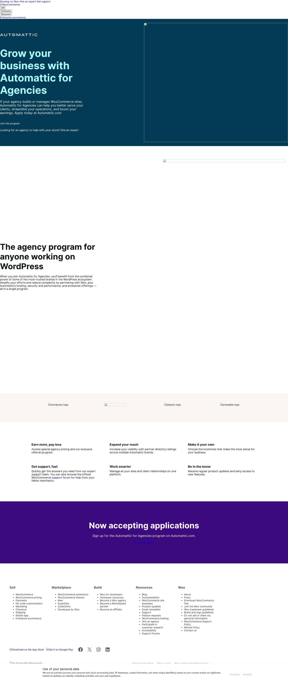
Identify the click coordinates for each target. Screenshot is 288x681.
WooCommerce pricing (29, 597)
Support (146, 612)
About (187, 594)
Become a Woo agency (113, 600)
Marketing (21, 606)
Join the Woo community (198, 606)
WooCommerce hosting (155, 618)
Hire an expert (28, 1)
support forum (61, 477)
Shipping (21, 612)
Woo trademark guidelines (199, 609)
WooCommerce (24, 594)
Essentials (63, 603)
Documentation (150, 597)
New (60, 600)
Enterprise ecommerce (28, 618)
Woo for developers (111, 594)
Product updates (151, 606)
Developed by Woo (69, 609)
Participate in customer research (152, 626)
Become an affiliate (111, 609)
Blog (144, 594)
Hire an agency (150, 621)
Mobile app (22, 615)
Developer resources (111, 597)
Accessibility (149, 630)
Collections (64, 606)
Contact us (190, 630)
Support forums (151, 633)
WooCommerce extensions (73, 594)
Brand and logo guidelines (199, 612)
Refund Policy (192, 627)
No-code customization (29, 603)
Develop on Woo (10, 1)
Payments (21, 600)
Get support (44, 1)
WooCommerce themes (71, 597)
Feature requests (151, 615)
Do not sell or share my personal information (197, 617)
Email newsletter (151, 609)
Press (187, 597)
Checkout (21, 609)
